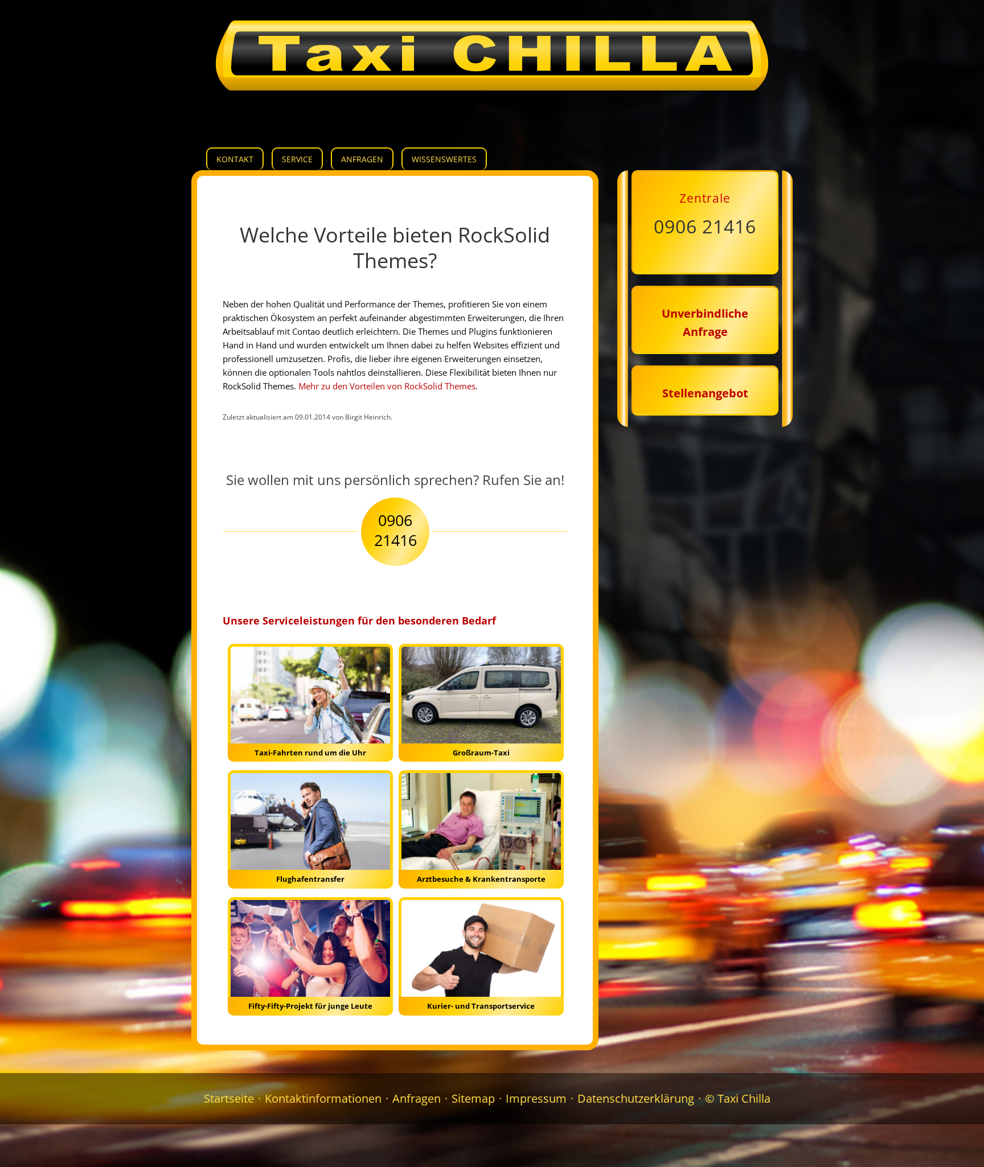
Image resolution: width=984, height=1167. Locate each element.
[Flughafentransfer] (310, 826)
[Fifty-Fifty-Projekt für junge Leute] (310, 953)
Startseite (229, 1098)
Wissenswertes (444, 159)
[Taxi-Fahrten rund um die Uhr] (310, 700)
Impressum (536, 1098)
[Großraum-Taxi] (481, 700)
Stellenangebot (705, 393)
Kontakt (234, 159)
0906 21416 (705, 226)
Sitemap (473, 1098)
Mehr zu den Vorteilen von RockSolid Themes (386, 386)
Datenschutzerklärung (635, 1098)
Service (297, 159)
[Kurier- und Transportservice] (481, 953)
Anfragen (362, 159)
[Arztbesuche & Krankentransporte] (481, 826)
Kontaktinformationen (323, 1098)
